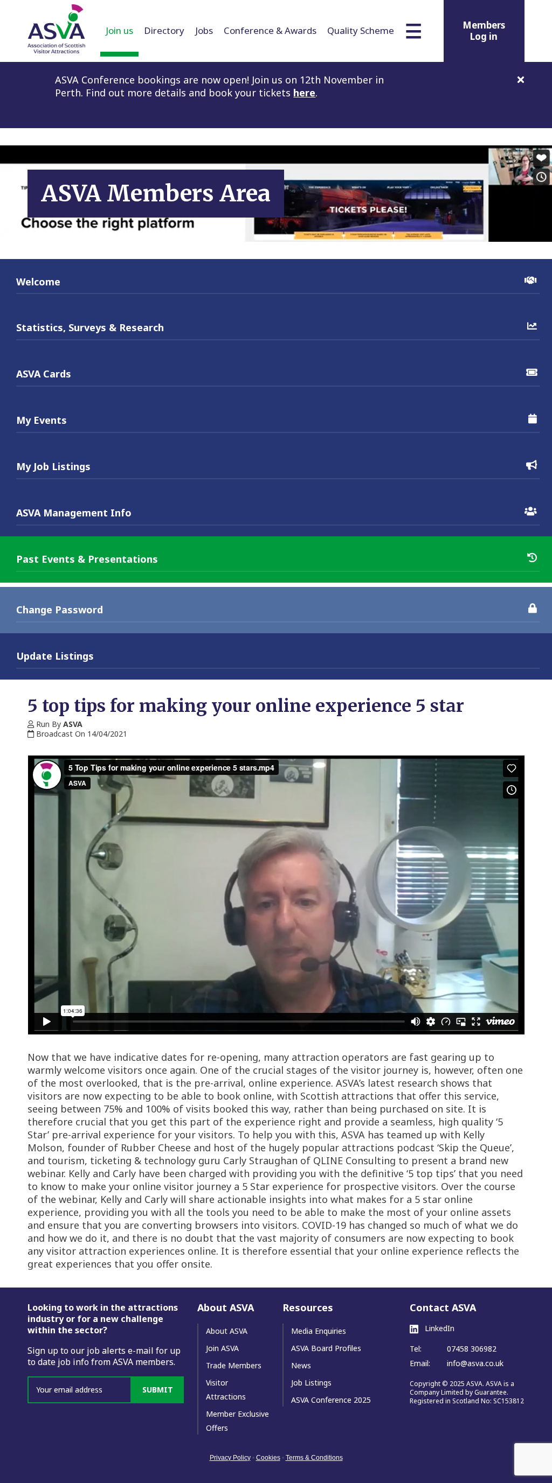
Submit (157, 1389)
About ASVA (226, 1331)
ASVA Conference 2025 (331, 1400)
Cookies (268, 1457)
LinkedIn (438, 1328)
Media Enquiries (318, 1331)
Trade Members (233, 1365)
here (304, 92)
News (301, 1365)
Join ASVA (222, 1348)
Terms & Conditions (314, 1457)
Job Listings (311, 1382)
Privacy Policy (230, 1457)
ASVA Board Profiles (326, 1348)
